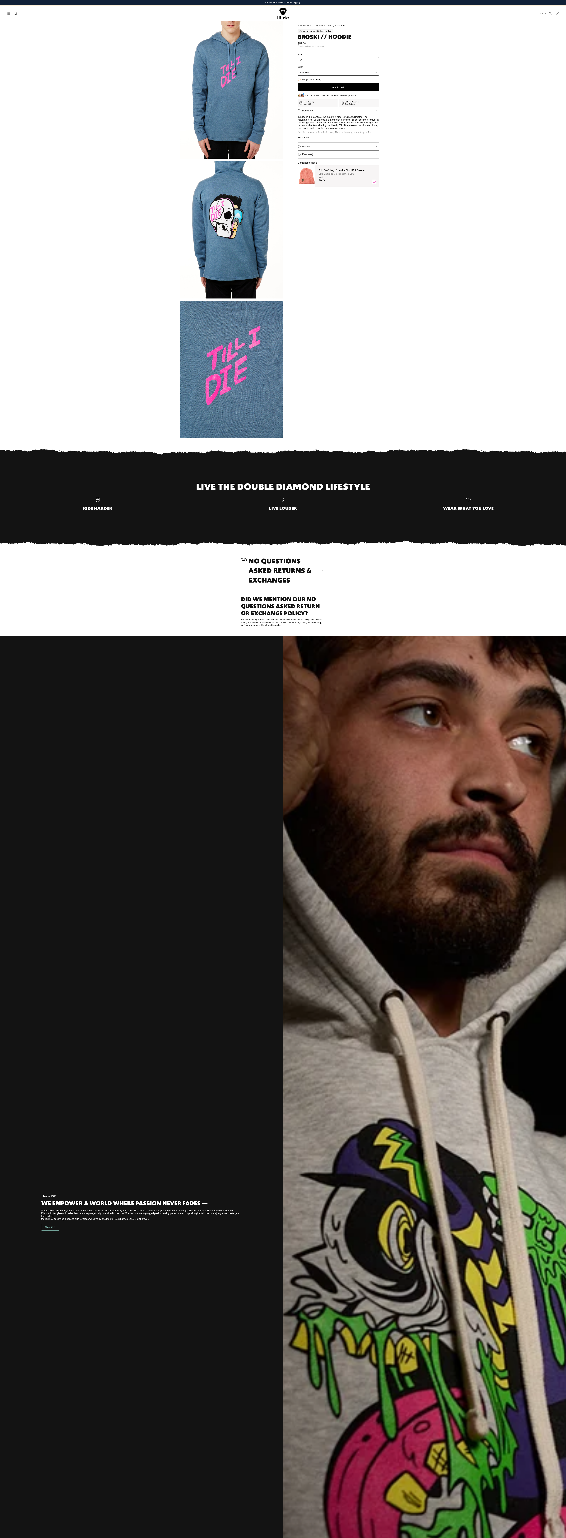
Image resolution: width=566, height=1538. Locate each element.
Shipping (301, 46)
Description (308, 110)
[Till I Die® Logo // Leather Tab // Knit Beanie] (306, 176)
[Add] (374, 182)
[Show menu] (9, 13)
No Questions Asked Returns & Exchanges (280, 570)
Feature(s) (307, 154)
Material (306, 146)
